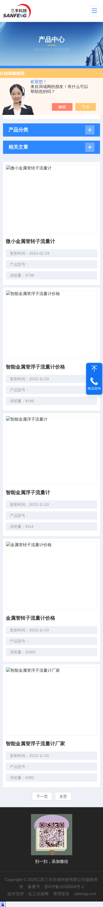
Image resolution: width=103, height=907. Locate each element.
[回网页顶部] (94, 368)
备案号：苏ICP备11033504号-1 (56, 886)
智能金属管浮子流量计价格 (35, 367)
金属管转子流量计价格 (30, 618)
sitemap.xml (85, 893)
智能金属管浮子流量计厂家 (35, 743)
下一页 (42, 796)
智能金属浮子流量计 (28, 492)
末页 (63, 796)
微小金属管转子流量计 (30, 241)
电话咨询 (94, 388)
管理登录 (61, 893)
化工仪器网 (38, 893)
